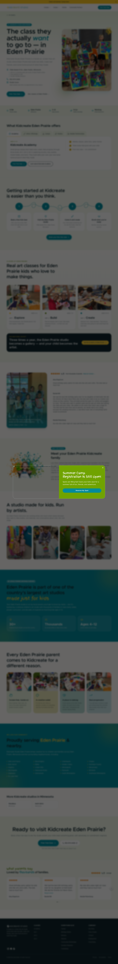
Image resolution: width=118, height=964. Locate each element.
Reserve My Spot (82, 490)
